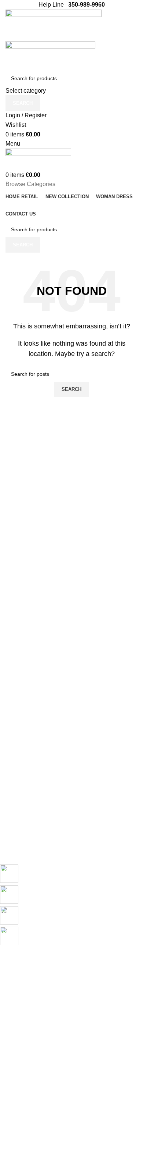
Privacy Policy (16, 1045)
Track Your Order (20, 1136)
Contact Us (13, 1123)
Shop (6, 1016)
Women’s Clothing (21, 1004)
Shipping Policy (17, 1057)
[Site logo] (54, 25)
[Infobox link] (66, 875)
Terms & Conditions (22, 1083)
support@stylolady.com (62, 1155)
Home (7, 979)
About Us (10, 1110)
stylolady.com (23, 1147)
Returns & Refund (20, 1070)
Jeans (7, 991)
